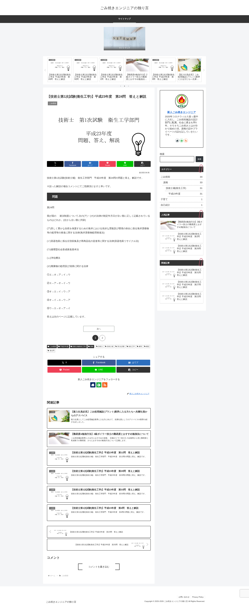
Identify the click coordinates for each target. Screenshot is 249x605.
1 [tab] (120, 86)
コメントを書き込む (98, 566)
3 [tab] (128, 86)
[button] (142, 164)
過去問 (52, 351)
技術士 (100, 346)
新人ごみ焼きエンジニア (181, 112)
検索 (162, 154)
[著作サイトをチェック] (92, 384)
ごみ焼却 (53, 346)
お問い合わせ (184, 597)
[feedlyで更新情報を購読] (98, 384)
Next (204, 70)
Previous (45, 70)
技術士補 (110, 346)
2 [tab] (124, 86)
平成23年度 (64, 346)
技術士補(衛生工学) (79, 346)
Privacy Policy (197, 597)
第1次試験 (121, 346)
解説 (147, 346)
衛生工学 (132, 346)
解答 (140, 346)
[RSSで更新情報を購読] (104, 384)
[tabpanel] (59, 70)
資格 (91, 346)
